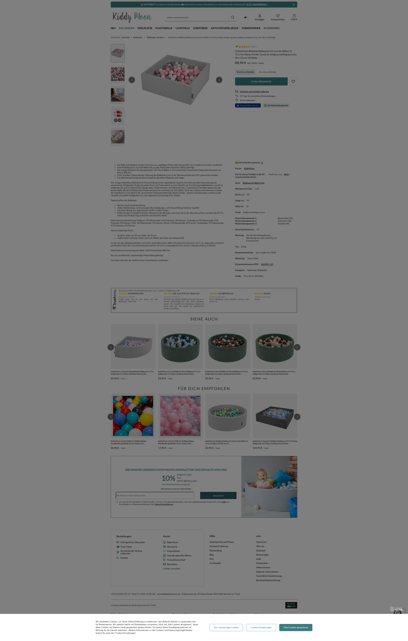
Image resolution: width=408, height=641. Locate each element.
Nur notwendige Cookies (226, 627)
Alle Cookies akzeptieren (296, 627)
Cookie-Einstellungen (261, 627)
